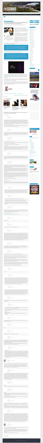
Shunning (31, 59)
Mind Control (31, 53)
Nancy (8, 359)
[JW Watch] (4, 14)
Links (33, 14)
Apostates (5, 21)
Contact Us (36, 14)
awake (15, 24)
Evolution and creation (32, 43)
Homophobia (31, 48)
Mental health (31, 52)
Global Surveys (18, 14)
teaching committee (18, 25)
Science (30, 58)
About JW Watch (14, 14)
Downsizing (31, 42)
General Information (32, 44)
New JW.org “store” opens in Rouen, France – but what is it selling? (13, 93)
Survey (30, 63)
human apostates (23, 24)
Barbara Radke (9, 336)
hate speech (20, 24)
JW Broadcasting (26, 14)
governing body (17, 24)
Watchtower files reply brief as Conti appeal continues (7, 107)
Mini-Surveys (31, 54)
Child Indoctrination (32, 37)
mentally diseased (12, 25)
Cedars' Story (31, 33)
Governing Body (11, 21)
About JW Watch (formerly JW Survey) (33, 138)
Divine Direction (31, 39)
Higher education (31, 46)
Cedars (8, 24)
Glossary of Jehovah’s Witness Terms (34, 155)
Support (30, 62)
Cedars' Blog (8, 21)
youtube (23, 25)
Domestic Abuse (31, 40)
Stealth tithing (31, 60)
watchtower (21, 25)
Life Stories (31, 50)
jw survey (7, 25)
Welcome (6, 14)
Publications (31, 57)
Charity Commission (32, 35)
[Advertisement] (34, 106)
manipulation (9, 25)
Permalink (8, 130)
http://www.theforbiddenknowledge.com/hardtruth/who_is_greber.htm (12, 214)
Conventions (31, 38)
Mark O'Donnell (31, 51)
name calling (15, 25)
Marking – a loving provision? (9, 16)
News (30, 55)
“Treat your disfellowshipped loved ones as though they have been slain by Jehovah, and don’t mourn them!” (16, 108)
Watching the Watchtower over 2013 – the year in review (24, 107)
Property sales (31, 56)
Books (30, 31)
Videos (22, 14)
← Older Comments (6, 115)
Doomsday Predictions (32, 41)
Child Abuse (31, 36)
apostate (13, 24)
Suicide (30, 61)
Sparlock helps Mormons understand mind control (21, 95)
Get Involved (30, 14)
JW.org (30, 49)
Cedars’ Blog (9, 14)
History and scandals (32, 47)
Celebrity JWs (31, 34)
